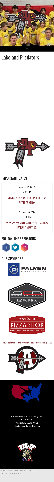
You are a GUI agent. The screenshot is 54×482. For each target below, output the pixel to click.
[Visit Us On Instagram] (24, 251)
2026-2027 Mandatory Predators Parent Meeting (27, 225)
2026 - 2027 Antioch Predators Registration (27, 200)
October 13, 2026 (27, 212)
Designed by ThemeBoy (11, 473)
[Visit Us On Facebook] (6, 251)
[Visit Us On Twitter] (15, 251)
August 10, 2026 (27, 187)
